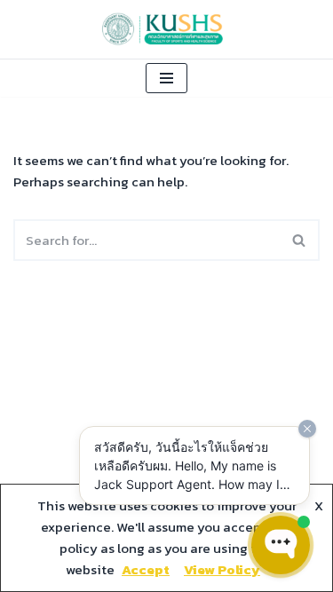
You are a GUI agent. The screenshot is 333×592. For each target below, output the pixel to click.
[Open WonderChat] (280, 545)
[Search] (300, 240)
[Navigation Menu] (166, 78)
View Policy (222, 569)
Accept (146, 569)
